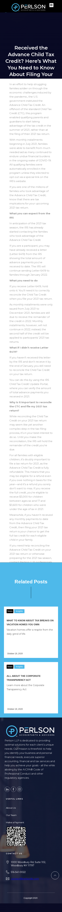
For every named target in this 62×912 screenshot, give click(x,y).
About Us (11, 807)
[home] (8, 5)
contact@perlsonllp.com (25, 878)
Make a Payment (15, 822)
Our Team (11, 815)
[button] (51, 5)
